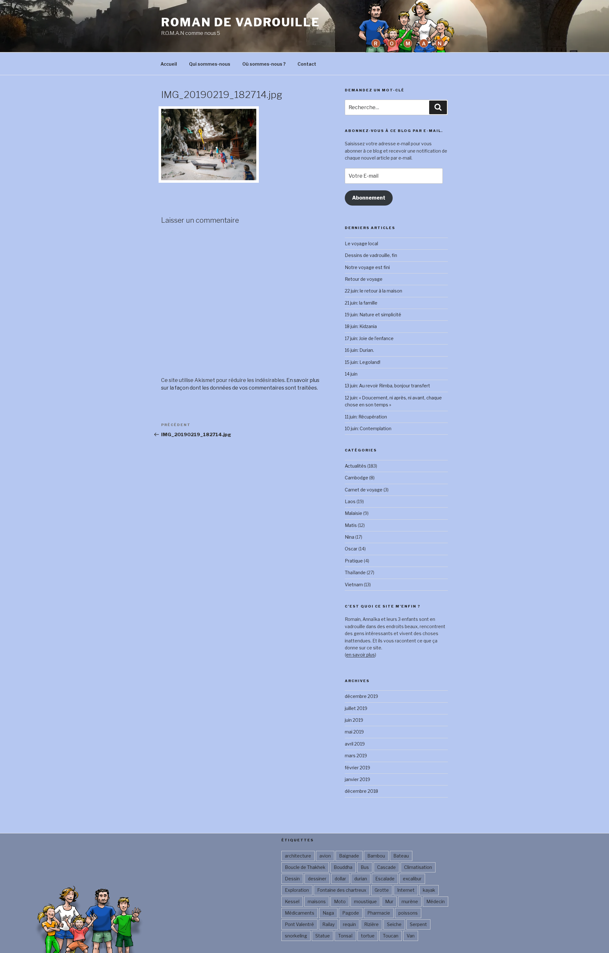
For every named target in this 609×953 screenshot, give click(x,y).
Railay (328, 924)
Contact (307, 64)
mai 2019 (354, 731)
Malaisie (353, 513)
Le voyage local (361, 243)
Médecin (435, 901)
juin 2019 (354, 720)
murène (410, 901)
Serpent (418, 924)
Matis (351, 525)
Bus (365, 867)
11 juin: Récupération (366, 416)
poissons (408, 913)
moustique (365, 901)
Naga (328, 913)
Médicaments (299, 913)
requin (349, 924)
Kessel (292, 901)
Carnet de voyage (364, 489)
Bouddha (343, 867)
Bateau (401, 855)
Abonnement (368, 198)
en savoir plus (360, 654)
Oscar (351, 548)
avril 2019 (355, 743)
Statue (322, 935)
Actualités (355, 466)
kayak (429, 890)
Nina (349, 537)
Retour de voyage (364, 279)
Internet (406, 890)
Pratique (354, 560)
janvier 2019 (357, 779)
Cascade (386, 867)
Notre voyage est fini (367, 267)
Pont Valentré (299, 924)
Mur (389, 901)
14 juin (351, 374)
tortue (368, 935)
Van (411, 935)
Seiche (394, 924)
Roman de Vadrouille (240, 22)
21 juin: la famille (361, 303)
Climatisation (418, 867)
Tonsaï (345, 935)
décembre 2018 (361, 791)
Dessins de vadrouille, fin (371, 255)
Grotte (382, 890)
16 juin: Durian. (359, 350)
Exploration (297, 890)
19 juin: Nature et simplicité (373, 314)
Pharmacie (378, 913)
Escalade (385, 878)
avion (325, 855)
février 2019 (357, 767)
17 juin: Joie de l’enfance (369, 338)
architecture (298, 855)
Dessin (292, 878)
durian (360, 878)
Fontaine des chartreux (341, 890)
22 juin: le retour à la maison (373, 290)
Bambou (376, 855)
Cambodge (356, 477)
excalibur (412, 878)
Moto (340, 901)
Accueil (168, 64)
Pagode (350, 913)
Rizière (371, 924)
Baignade (349, 855)
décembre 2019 (361, 696)
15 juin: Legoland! (362, 362)
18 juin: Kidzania (361, 326)
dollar (340, 878)
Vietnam (354, 584)
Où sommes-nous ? (263, 64)
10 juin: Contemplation (368, 428)
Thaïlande (355, 572)
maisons (317, 901)
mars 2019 (356, 755)
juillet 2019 (356, 708)
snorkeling (296, 935)
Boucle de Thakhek (305, 867)
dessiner (317, 878)
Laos (350, 501)
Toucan (390, 935)
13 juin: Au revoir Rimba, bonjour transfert (387, 385)
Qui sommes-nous (209, 64)
